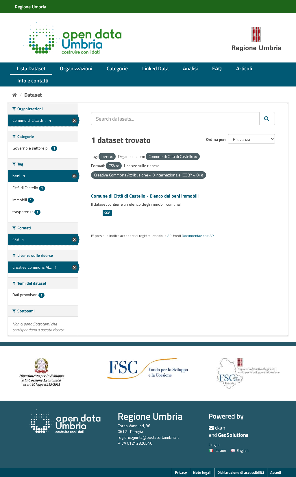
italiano (220, 450)
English (243, 450)
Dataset (33, 95)
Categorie (117, 68)
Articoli (244, 68)
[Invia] (267, 118)
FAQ (217, 68)
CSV (107, 212)
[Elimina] (111, 156)
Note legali (202, 472)
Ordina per (215, 139)
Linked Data (155, 68)
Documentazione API (198, 235)
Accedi (275, 472)
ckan (220, 428)
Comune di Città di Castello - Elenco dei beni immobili (145, 195)
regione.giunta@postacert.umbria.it (148, 437)
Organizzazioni (76, 68)
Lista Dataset (31, 68)
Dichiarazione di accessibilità (240, 472)
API (169, 235)
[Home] (14, 95)
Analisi (190, 68)
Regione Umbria (150, 416)
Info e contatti (32, 80)
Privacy (181, 472)
